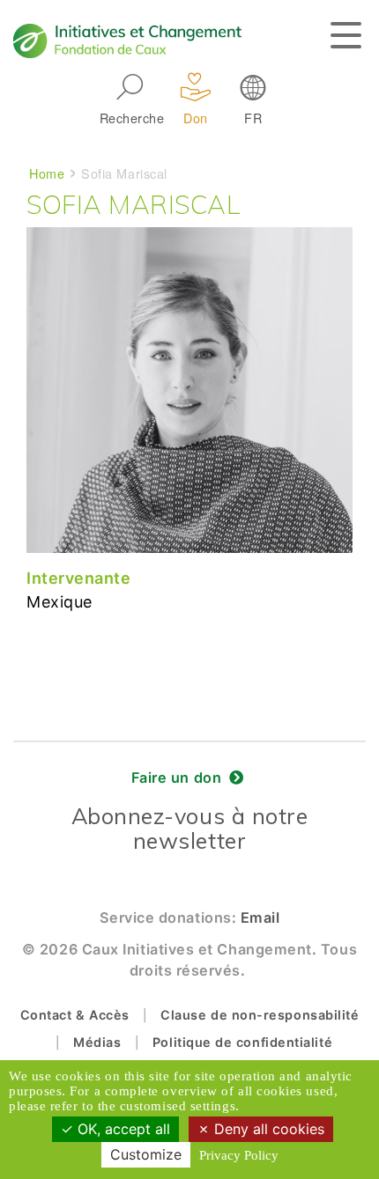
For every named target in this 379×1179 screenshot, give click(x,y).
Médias (97, 1042)
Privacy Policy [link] (239, 1155)
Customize (146, 1154)
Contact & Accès (75, 1014)
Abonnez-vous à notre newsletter (189, 828)
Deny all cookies (267, 1129)
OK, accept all (121, 1129)
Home (46, 173)
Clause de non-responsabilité (259, 1014)
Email (260, 917)
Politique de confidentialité (242, 1042)
